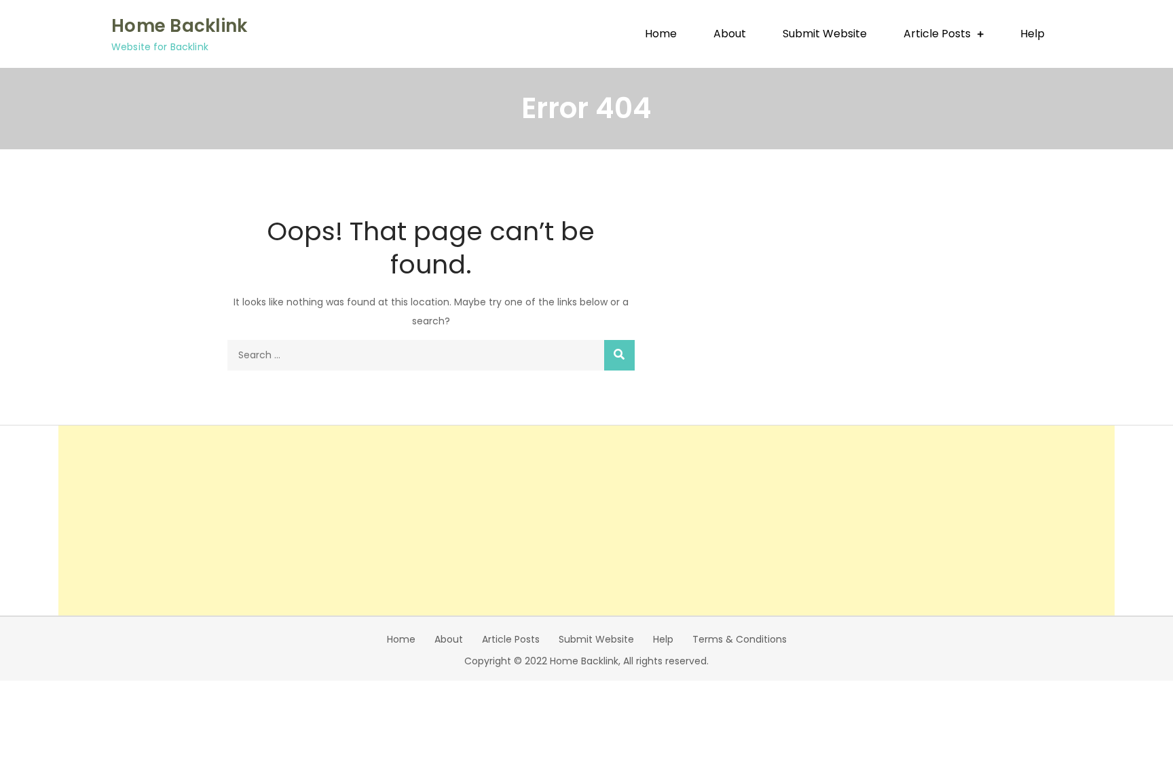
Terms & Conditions (739, 639)
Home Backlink (179, 26)
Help (1032, 33)
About (729, 33)
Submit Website (825, 33)
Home (661, 33)
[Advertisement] (586, 520)
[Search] (619, 355)
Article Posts (937, 33)
